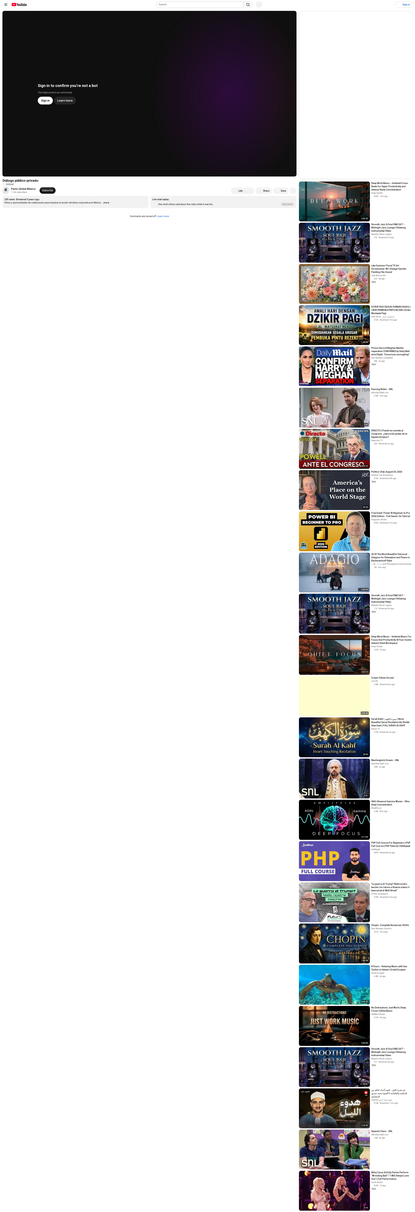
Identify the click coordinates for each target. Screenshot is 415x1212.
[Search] (248, 4)
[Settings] (390, 4)
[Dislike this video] (249, 191)
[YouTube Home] (19, 4)
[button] (223, 202)
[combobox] (200, 4)
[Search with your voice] (259, 4)
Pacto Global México (23, 188)
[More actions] (293, 191)
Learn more (163, 216)
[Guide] (6, 4)
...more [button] (105, 202)
